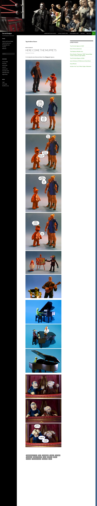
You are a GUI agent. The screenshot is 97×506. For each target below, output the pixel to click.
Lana (44, 457)
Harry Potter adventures (76, 48)
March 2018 (4, 65)
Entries (4, 83)
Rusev (55, 457)
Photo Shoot (29, 47)
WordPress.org (5, 85)
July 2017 (4, 67)
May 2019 (4, 63)
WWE (50, 458)
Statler (28, 458)
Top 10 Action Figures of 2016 (77, 58)
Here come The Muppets (40, 50)
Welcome (89, 33)
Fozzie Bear (45, 455)
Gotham (58, 455)
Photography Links (74, 33)
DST (40, 455)
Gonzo (52, 455)
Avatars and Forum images (50, 33)
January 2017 (5, 69)
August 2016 (4, 74)
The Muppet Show (36, 458)
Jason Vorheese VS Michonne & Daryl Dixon (80, 61)
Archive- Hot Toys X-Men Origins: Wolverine (80, 66)
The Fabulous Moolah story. (76, 51)
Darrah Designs (7, 33)
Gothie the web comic (63, 33)
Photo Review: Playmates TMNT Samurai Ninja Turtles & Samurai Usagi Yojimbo (81, 55)
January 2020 (5, 61)
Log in (3, 82)
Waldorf (45, 458)
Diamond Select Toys (32, 455)
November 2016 (5, 70)
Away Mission (73, 63)
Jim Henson (29, 457)
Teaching (82, 33)
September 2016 (5, 72)
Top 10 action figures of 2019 (77, 46)
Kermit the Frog (37, 457)
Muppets (50, 457)
